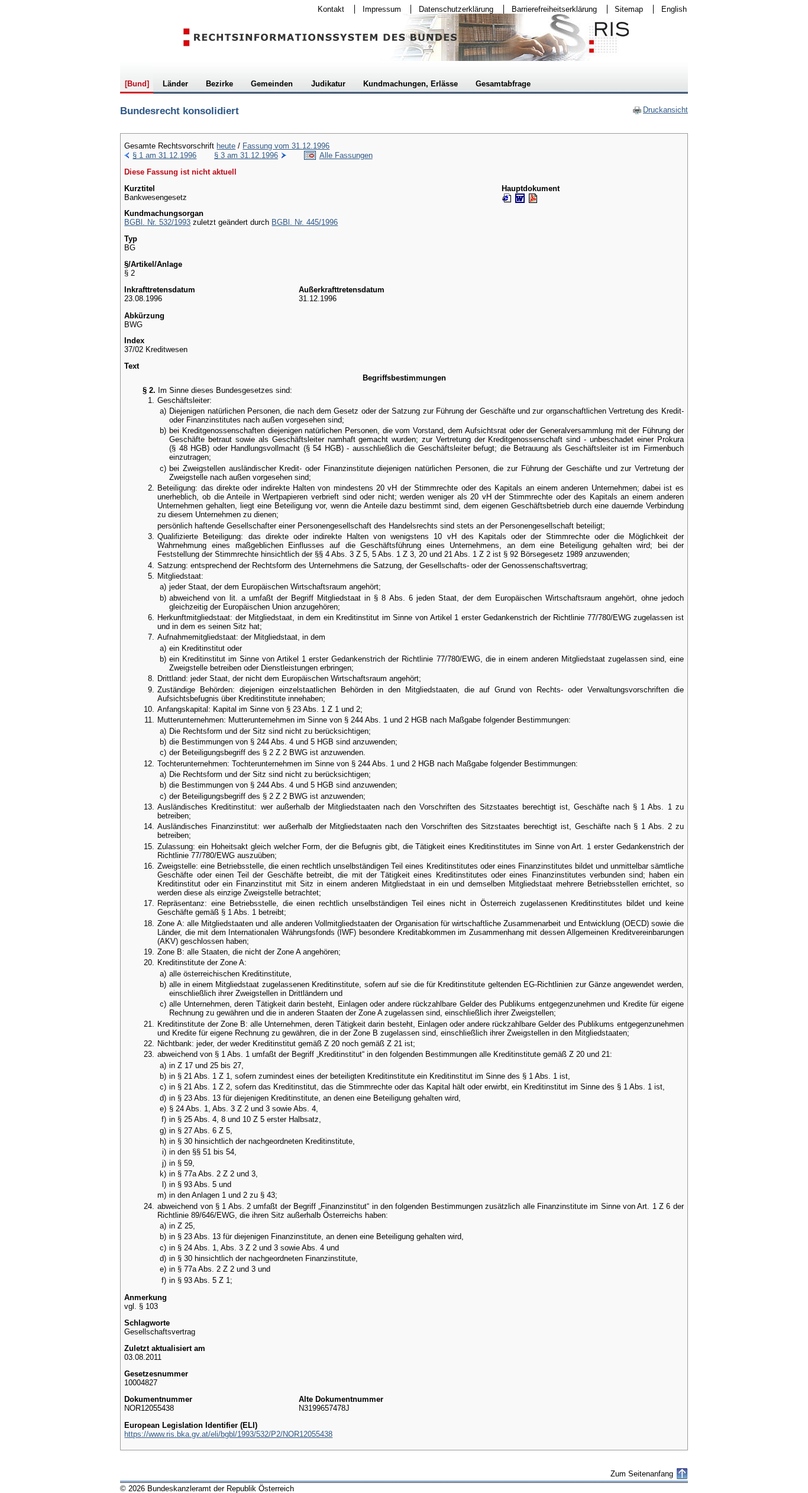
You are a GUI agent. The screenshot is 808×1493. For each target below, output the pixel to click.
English (674, 9)
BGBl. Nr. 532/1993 (157, 222)
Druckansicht (660, 109)
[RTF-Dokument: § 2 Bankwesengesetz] (520, 198)
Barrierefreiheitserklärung (550, 9)
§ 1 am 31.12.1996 (164, 155)
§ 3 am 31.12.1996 (246, 155)
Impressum (378, 9)
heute (225, 145)
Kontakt (327, 9)
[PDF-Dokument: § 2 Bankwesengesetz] (533, 198)
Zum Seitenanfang (641, 1473)
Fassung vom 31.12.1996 (286, 145)
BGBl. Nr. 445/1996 (305, 222)
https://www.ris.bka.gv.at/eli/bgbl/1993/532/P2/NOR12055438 (228, 1434)
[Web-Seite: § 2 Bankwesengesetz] (507, 198)
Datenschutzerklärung (452, 9)
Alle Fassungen (346, 155)
